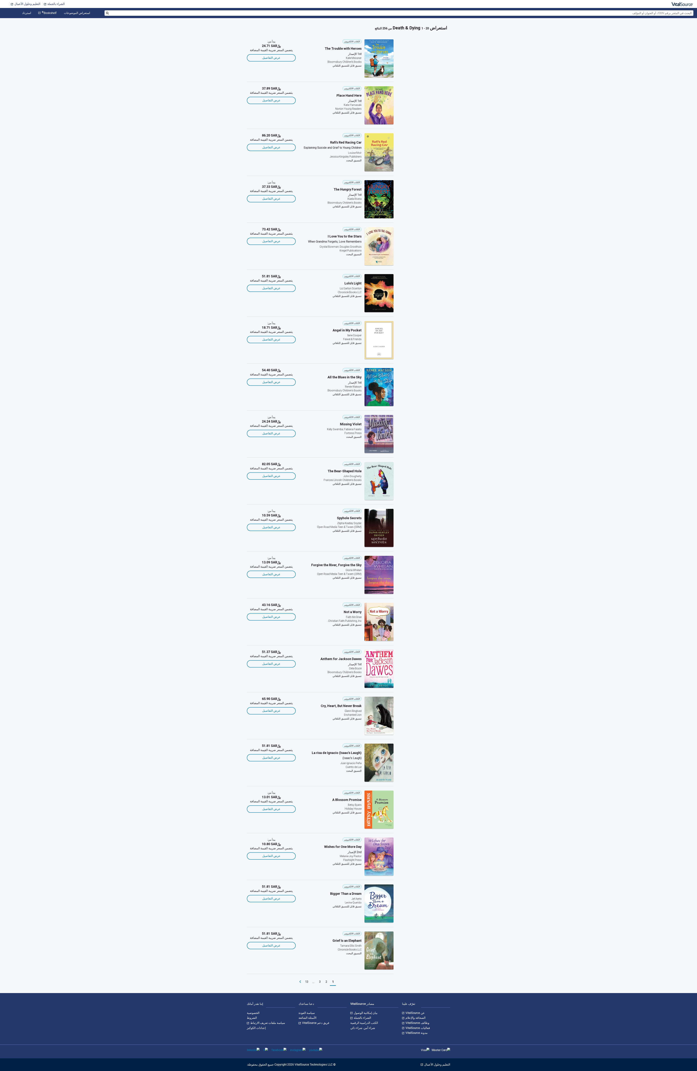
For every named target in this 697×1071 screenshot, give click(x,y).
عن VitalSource (415, 1013)
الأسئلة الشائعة (307, 1018)
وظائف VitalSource (417, 1023)
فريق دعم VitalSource (315, 1023)
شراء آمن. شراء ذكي (362, 1028)
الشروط (252, 1018)
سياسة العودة (307, 1013)
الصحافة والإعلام (415, 1018)
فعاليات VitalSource (417, 1028)
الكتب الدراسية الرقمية (364, 1023)
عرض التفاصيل (271, 57)
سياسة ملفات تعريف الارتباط (267, 1023)
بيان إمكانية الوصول (365, 1013)
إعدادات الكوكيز (256, 1028)
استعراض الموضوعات (77, 13)
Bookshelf (49, 13)
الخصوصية (253, 1013)
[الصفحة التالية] (300, 981)
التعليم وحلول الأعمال (27, 4)
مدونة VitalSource (416, 1033)
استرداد (26, 13)
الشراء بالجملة (56, 4)
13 (306, 981)
